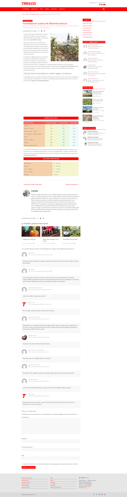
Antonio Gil (90, 78)
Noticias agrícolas (87, 28)
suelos (31, 27)
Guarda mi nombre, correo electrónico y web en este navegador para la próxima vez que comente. (51, 464)
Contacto (62, 9)
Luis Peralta (90, 45)
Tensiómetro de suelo (92, 142)
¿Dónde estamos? (26, 482)
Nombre (24, 438)
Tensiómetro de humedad (70, 239)
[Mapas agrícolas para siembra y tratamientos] (87, 115)
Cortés (37, 25)
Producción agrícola (87, 32)
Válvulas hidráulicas (73, 184)
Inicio (23, 14)
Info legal (52, 482)
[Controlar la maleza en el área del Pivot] (87, 91)
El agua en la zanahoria (29, 239)
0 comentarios (97, 96)
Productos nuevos (87, 35)
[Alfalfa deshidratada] (87, 99)
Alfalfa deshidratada (98, 100)
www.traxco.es (82, 487)
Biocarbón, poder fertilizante (32, 184)
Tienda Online (25, 480)
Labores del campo (87, 23)
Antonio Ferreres (92, 51)
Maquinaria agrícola (88, 25)
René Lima (90, 72)
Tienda (47, 9)
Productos (34, 9)
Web (23, 455)
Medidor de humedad (92, 137)
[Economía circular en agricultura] (87, 107)
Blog (41, 9)
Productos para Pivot (27, 478)
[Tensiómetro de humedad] (71, 231)
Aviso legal (52, 485)
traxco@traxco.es (87, 486)
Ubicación (54, 9)
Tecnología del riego (34, 14)
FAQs (51, 478)
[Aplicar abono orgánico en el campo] (51, 231)
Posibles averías (25, 487)
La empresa (26, 9)
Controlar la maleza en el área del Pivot (98, 92)
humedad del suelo (70, 25)
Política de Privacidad (55, 487)
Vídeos (52, 480)
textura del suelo (36, 27)
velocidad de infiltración (45, 27)
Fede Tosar (90, 58)
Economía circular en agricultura (98, 108)
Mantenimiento (25, 485)
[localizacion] (79, 478)
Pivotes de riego (86, 30)
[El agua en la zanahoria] (31, 231)
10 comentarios (52, 25)
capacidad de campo (62, 25)
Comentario (25, 417)
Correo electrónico (27, 447)
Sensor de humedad (92, 131)
